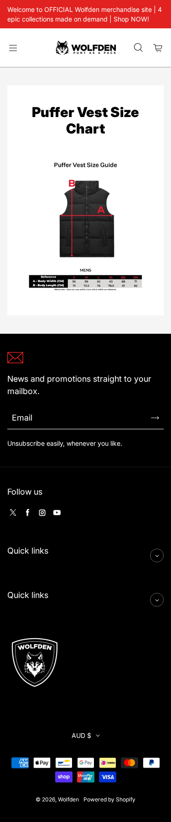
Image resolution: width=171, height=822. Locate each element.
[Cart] (158, 48)
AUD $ (81, 735)
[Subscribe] (155, 417)
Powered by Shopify (109, 799)
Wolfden (68, 799)
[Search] (138, 48)
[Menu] (12, 48)
